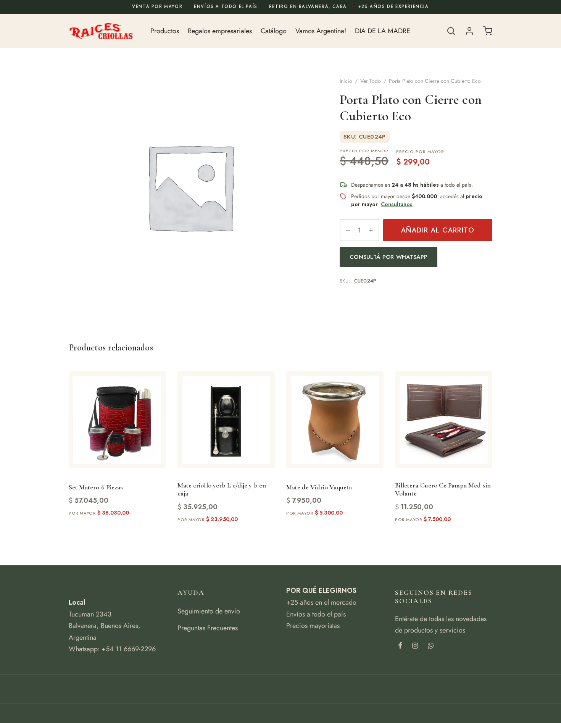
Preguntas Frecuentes (207, 628)
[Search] (451, 31)
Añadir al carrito (437, 230)
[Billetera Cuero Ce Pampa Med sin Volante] (443, 419)
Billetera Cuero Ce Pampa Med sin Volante (443, 489)
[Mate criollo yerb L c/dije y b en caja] (226, 419)
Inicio (346, 81)
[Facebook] (400, 646)
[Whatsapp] (431, 646)
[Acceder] (469, 31)
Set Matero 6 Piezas (96, 487)
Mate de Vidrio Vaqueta (319, 487)
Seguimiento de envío (208, 611)
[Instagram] (415, 646)
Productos (164, 31)
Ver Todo (370, 81)
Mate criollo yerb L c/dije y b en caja (221, 489)
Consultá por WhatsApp (388, 256)
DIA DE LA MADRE (382, 31)
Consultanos (397, 204)
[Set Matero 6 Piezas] (117, 419)
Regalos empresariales (220, 31)
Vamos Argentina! (320, 31)
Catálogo (274, 31)
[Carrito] (487, 31)
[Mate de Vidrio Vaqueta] (335, 419)
